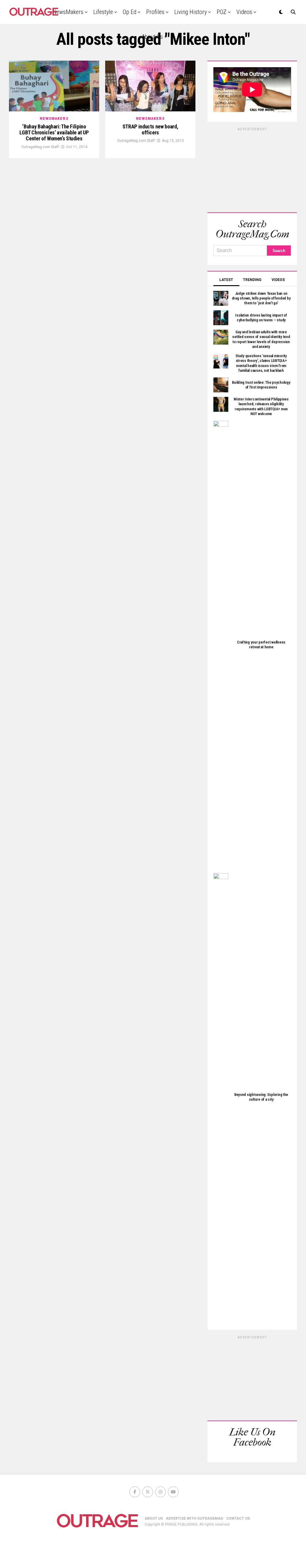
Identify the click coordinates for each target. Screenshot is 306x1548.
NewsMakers (68, 12)
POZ (222, 12)
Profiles (155, 12)
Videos (244, 12)
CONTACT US (238, 1518)
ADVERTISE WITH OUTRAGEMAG (194, 1518)
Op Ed (129, 12)
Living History (190, 12)
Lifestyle (103, 12)
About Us (152, 36)
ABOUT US (154, 1518)
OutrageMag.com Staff (40, 147)
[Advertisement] (252, 169)
